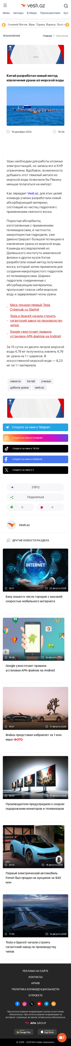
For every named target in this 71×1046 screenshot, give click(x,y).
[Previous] (4, 25)
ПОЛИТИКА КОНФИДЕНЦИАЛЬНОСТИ (35, 989)
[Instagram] (24, 1004)
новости (15, 381)
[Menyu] (5, 5)
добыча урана (19, 387)
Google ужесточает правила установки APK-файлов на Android (35, 334)
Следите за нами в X (23, 470)
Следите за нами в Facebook (27, 459)
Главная (47, 35)
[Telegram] (46, 1004)
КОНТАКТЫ (35, 977)
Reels (6, 13)
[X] (32, 1004)
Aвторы (18, 13)
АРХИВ (35, 983)
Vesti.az (32, 193)
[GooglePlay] (23, 1032)
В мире (32, 13)
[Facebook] (17, 1004)
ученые (46, 381)
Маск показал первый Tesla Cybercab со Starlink (30, 307)
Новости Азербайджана (21, 24)
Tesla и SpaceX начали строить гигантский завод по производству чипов (36, 320)
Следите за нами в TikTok (25, 448)
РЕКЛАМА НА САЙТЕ (35, 970)
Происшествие (50, 13)
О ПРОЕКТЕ (36, 995)
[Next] (67, 25)
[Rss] (53, 1004)
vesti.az (39, 387)
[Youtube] (39, 1004)
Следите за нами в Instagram (27, 437)
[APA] (35, 1023)
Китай (31, 381)
